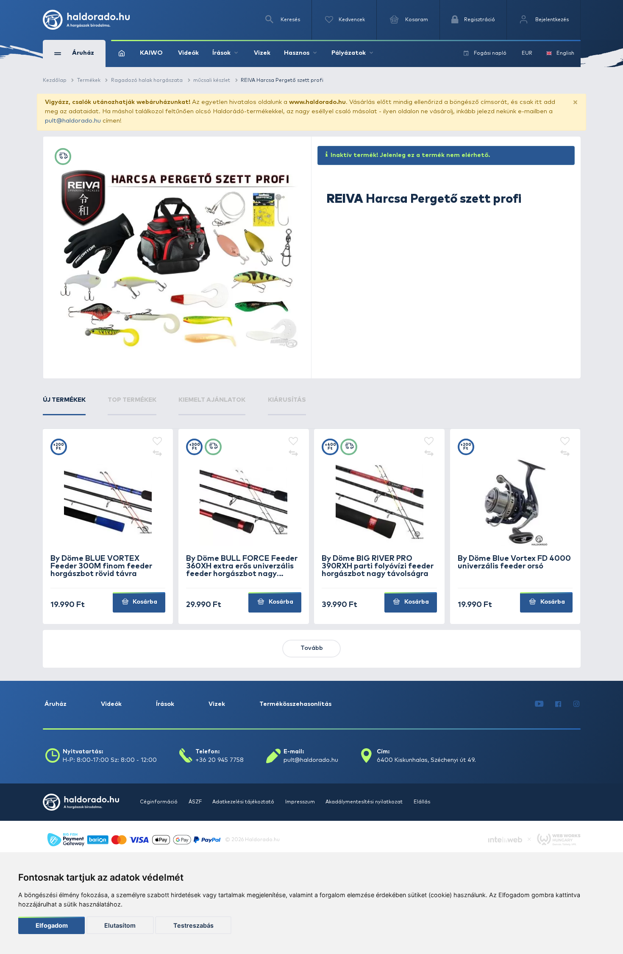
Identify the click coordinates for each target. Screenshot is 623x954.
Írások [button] (221, 53)
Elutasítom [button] (120, 925)
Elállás (422, 802)
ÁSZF (196, 802)
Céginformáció (159, 802)
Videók (188, 53)
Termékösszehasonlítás (295, 704)
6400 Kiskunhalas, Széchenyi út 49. (426, 760)
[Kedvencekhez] (157, 442)
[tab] (64, 406)
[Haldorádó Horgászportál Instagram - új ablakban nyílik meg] (576, 704)
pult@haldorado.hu (73, 121)
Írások (165, 704)
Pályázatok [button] (348, 53)
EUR (527, 53)
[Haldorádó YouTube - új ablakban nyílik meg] (539, 704)
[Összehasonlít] (157, 453)
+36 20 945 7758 (219, 760)
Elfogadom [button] (52, 925)
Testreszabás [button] (193, 925)
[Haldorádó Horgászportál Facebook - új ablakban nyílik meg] (558, 704)
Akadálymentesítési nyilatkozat (364, 802)
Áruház (55, 704)
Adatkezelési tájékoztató (243, 802)
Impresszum (300, 802)
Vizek (262, 53)
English (565, 53)
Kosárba (144, 602)
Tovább (311, 648)
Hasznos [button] (296, 53)
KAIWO (151, 53)
